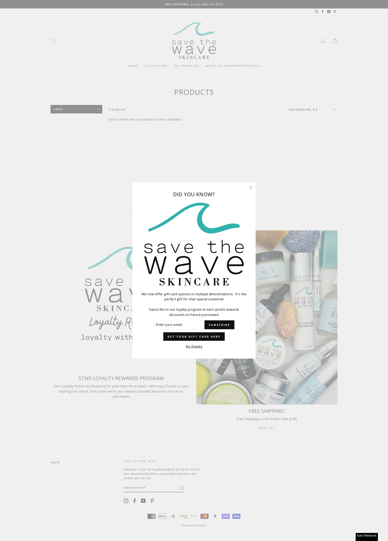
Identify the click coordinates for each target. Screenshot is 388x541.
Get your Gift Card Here (194, 336)
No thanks (194, 346)
